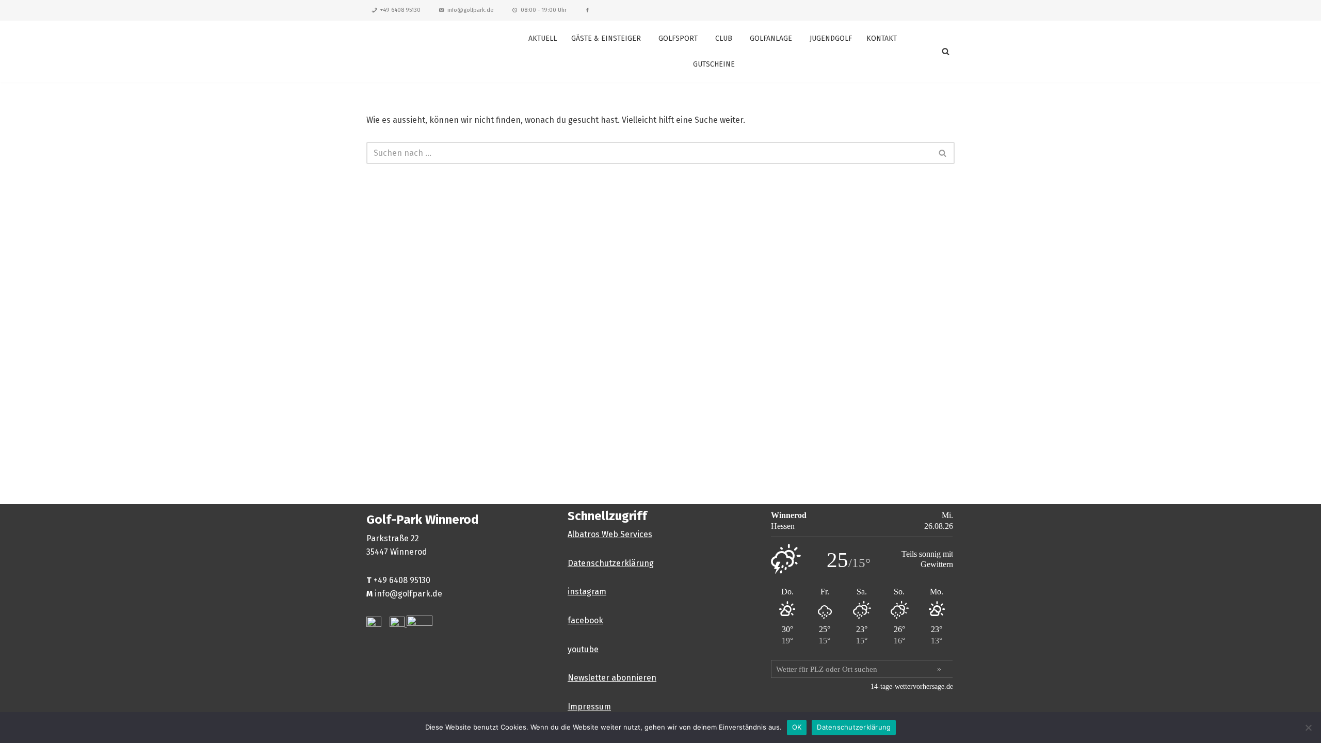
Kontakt (881, 38)
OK (797, 727)
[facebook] (587, 10)
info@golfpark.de (470, 10)
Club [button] (723, 38)
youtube (583, 649)
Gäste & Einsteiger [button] (606, 38)
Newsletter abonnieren (612, 678)
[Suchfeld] (945, 51)
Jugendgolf (831, 38)
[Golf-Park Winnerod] (423, 51)
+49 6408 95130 (400, 10)
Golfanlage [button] (771, 38)
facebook (585, 620)
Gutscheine (714, 64)
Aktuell (542, 38)
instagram (587, 591)
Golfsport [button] (678, 38)
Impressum (589, 707)
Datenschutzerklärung (611, 563)
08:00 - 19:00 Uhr (544, 10)
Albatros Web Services (610, 534)
